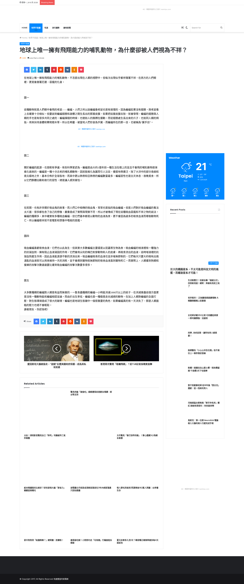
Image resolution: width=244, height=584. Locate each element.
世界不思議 (36, 28)
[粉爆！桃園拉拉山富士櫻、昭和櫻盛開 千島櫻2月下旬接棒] (178, 374)
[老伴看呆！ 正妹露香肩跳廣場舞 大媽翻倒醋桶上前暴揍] (178, 304)
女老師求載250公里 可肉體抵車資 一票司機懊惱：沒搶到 (203, 317)
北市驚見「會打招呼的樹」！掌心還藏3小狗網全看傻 (137, 436)
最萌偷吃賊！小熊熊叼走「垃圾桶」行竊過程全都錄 (91, 541)
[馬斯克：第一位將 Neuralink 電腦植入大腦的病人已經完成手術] (178, 426)
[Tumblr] (47, 70)
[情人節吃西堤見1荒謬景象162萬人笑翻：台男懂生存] (138, 464)
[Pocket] (81, 70)
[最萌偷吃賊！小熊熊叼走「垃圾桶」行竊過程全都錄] (91, 516)
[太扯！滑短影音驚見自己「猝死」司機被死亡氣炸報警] (45, 412)
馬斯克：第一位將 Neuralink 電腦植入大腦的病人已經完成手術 (203, 422)
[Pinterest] (54, 70)
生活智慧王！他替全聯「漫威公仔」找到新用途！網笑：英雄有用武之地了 (204, 283)
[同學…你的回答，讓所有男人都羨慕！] (178, 339)
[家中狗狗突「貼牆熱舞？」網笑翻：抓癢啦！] (45, 516)
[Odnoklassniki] (74, 70)
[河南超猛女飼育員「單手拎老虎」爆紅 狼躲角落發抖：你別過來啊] (178, 409)
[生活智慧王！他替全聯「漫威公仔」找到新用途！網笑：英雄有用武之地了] (178, 286)
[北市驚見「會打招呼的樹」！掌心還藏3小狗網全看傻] (138, 412)
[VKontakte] (67, 70)
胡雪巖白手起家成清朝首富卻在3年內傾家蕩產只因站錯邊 (90, 489)
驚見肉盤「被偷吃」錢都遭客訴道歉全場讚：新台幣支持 (91, 393)
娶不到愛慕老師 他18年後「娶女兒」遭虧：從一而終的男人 (204, 387)
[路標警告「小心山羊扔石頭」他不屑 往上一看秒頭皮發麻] (178, 356)
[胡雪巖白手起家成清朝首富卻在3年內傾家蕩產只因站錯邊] (91, 464)
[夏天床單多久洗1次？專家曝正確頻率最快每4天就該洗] (138, 516)
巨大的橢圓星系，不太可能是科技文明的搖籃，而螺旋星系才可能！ (194, 271)
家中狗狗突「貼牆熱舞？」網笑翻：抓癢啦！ (44, 540)
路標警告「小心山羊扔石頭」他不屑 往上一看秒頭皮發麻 (204, 352)
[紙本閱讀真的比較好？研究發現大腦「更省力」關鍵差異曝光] (45, 464)
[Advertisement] (195, 83)
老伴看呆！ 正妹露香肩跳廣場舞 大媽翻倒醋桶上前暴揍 (203, 299)
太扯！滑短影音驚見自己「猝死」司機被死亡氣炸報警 (45, 436)
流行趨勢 (55, 28)
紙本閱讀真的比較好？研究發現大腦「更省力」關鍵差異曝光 (45, 489)
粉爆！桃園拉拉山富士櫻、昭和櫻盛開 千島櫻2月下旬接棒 (204, 369)
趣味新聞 (67, 28)
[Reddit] (61, 70)
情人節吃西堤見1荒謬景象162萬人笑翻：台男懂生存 (137, 489)
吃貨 (46, 28)
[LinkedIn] (40, 70)
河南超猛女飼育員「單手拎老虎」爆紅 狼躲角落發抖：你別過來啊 (204, 404)
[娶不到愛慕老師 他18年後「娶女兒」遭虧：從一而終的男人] (178, 391)
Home (24, 28)
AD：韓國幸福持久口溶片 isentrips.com (157, 9)
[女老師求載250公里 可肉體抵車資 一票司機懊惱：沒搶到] (178, 321)
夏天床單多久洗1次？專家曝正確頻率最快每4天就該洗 (137, 541)
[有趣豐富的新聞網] (41, 14)
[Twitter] (33, 70)
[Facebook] (27, 70)
